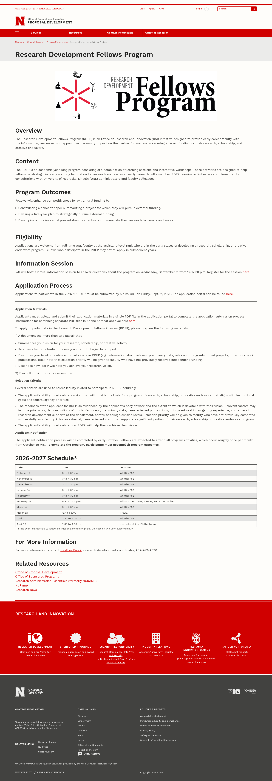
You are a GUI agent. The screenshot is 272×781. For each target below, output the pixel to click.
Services (36, 32)
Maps (80, 735)
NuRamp (21, 585)
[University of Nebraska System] (250, 691)
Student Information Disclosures (158, 740)
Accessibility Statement (153, 716)
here (246, 272)
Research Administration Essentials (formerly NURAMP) (56, 581)
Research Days (26, 590)
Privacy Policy (147, 730)
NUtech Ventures (235, 646)
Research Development (35, 646)
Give (161, 8)
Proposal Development (50, 22)
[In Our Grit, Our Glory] (35, 691)
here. (230, 294)
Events (81, 725)
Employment (84, 721)
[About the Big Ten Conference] (234, 691)
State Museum (46, 751)
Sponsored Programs (75, 646)
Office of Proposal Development (38, 572)
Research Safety (116, 662)
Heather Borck (71, 550)
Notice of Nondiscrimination (155, 725)
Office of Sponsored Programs (37, 576)
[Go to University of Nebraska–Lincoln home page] (20, 21)
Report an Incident (88, 750)
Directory (83, 716)
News (81, 740)
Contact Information (120, 32)
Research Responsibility (116, 646)
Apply (152, 8)
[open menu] (21, 33)
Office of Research (156, 32)
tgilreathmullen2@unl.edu (43, 728)
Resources (75, 32)
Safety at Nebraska (150, 735)
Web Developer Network (94, 763)
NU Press (43, 747)
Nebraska (19, 42)
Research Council (47, 742)
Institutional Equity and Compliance (160, 721)
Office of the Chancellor (91, 745)
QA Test (113, 763)
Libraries (82, 730)
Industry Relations (156, 646)
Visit (142, 8)
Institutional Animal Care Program (116, 659)
